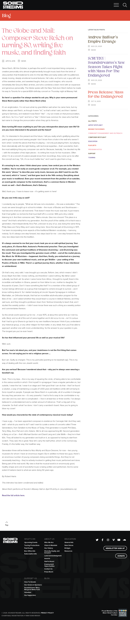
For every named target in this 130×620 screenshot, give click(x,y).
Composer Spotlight (97, 137)
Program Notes (95, 149)
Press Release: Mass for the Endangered (106, 94)
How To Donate (30, 582)
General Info (68, 542)
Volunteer (27, 592)
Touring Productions (31, 545)
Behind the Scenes (96, 129)
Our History (48, 548)
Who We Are (48, 542)
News (23, 61)
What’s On (29, 539)
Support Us (30, 578)
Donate (121, 555)
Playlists (92, 145)
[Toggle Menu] (116, 5)
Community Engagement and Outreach (105, 133)
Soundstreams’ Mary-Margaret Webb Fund (32, 588)
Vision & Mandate (50, 545)
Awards (47, 558)
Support (91, 153)
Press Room (48, 572)
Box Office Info (29, 551)
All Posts (92, 121)
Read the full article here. (13, 495)
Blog (6, 15)
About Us (49, 539)
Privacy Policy (47, 613)
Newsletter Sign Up (115, 548)
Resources (68, 551)
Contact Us (48, 569)
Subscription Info (30, 554)
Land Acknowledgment (52, 555)
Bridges (67, 548)
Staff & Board (49, 561)
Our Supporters (30, 595)
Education (92, 141)
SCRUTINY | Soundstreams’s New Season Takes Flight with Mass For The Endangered (106, 66)
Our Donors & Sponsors (33, 585)
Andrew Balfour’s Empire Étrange (103, 39)
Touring (91, 157)
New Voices (68, 545)
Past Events (28, 548)
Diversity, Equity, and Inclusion (52, 552)
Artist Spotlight (95, 125)
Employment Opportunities (49, 565)
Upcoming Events (30, 542)
